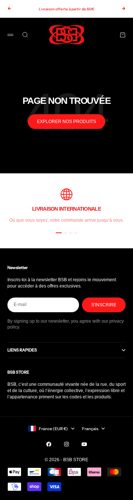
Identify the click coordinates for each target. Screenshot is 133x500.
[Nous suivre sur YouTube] (84, 444)
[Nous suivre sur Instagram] (66, 444)
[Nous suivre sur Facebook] (49, 444)
